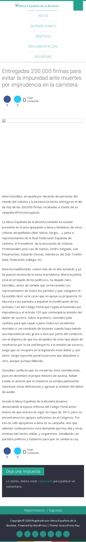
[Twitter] (27, 534)
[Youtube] (43, 534)
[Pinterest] (51, 534)
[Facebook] (19, 534)
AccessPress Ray (69, 525)
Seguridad (43, 56)
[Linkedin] (58, 534)
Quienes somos (43, 26)
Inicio (43, 16)
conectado (45, 481)
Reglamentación (43, 46)
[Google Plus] (35, 534)
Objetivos (43, 36)
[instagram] (66, 534)
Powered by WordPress (32, 525)
